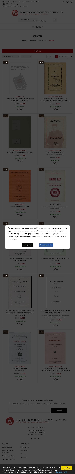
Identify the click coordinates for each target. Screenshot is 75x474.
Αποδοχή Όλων (27, 245)
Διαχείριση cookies (46, 245)
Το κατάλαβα (67, 468)
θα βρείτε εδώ (61, 472)
